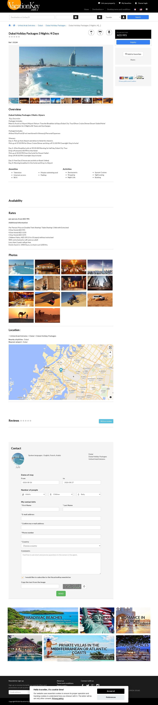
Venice (132, 624)
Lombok (11, 656)
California (87, 620)
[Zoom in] (110, 352)
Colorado (105, 623)
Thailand (21, 620)
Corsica (100, 656)
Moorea (62, 625)
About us (60, 681)
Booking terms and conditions (118, 9)
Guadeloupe (58, 620)
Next (106, 71)
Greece (86, 656)
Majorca (80, 656)
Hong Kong (29, 659)
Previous (15, 71)
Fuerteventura (76, 658)
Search (138, 17)
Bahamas (67, 620)
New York (95, 620)
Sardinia (107, 656)
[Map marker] (61, 370)
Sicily (112, 656)
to (64, 478)
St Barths (36, 620)
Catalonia (74, 660)
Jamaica (11, 623)
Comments (25, 551)
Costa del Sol (103, 658)
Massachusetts (89, 623)
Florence (126, 624)
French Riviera (49, 656)
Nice (142, 624)
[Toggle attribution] (110, 397)
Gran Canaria (86, 658)
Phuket (19, 654)
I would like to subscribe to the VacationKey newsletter (48, 577)
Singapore (20, 659)
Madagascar (143, 652)
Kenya (138, 657)
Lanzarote (66, 658)
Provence (129, 627)
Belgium (136, 627)
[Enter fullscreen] (110, 347)
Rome (120, 624)
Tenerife (59, 658)
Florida (42, 620)
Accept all (111, 691)
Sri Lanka (28, 625)
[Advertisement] (61, 189)
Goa (27, 656)
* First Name (26, 505)
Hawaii (107, 620)
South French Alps (128, 657)
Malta (53, 658)
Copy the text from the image (33, 582)
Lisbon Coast (95, 660)
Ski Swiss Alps (133, 659)
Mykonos (93, 656)
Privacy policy (62, 686)
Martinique (50, 620)
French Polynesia (48, 625)
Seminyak (30, 654)
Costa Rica (142, 654)
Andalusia (66, 660)
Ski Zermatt (123, 659)
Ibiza (75, 656)
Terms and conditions (65, 683)
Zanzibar (119, 654)
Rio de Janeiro (123, 652)
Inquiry (133, 42)
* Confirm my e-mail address (32, 523)
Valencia (143, 627)
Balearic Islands (43, 623)
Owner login (143, 3)
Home (86, 9)
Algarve (95, 658)
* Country (25, 542)
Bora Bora (69, 625)
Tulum (119, 657)
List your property (108, 3)
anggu (39, 654)
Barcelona (132, 629)
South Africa (133, 652)
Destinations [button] (97, 9)
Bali (16, 620)
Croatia (48, 658)
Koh (10, 654)
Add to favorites (134, 54)
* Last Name (68, 505)
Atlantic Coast (60, 656)
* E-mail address (27, 514)
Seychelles (60, 623)
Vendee (87, 660)
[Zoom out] (110, 356)
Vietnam (39, 656)
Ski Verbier (145, 657)
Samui (14, 654)
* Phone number (27, 533)
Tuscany (81, 660)
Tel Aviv (126, 654)
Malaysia (17, 656)
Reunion (68, 623)
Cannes (137, 624)
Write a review (106, 421)
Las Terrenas (36, 625)
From (23, 478)
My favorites (126, 3)
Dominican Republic (30, 623)
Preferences (111, 697)
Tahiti (57, 625)
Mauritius (52, 623)
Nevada (98, 623)
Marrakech (133, 654)
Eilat (148, 654)
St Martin (28, 620)
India (23, 656)
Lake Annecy (143, 659)
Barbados (18, 623)
